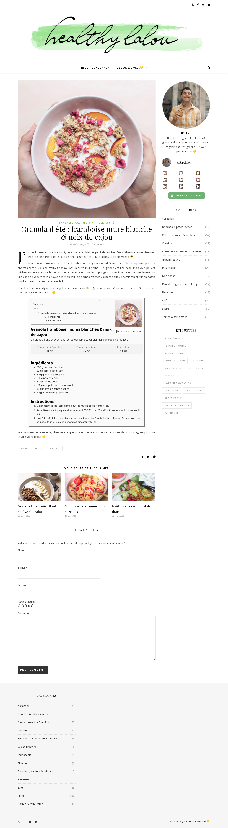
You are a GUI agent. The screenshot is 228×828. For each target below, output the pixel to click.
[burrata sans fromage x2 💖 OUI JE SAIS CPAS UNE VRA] (198, 186)
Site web (23, 585)
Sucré (109, 222)
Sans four (172, 390)
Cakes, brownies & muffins (178, 235)
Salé (164, 300)
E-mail (22, 567)
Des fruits (25, 448)
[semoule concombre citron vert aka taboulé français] (198, 173)
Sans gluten (194, 390)
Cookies (167, 243)
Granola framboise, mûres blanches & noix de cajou (68, 313)
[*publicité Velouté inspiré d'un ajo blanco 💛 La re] (165, 180)
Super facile (54, 448)
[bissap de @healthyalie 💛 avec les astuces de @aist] (181, 180)
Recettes (167, 292)
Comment (24, 613)
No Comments (95, 244)
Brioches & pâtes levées (177, 227)
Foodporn (196, 368)
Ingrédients (54, 316)
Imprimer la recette (130, 331)
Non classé (168, 276)
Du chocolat (174, 368)
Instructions (54, 320)
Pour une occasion (178, 383)
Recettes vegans (94, 67)
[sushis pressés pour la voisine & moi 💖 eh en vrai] (181, 186)
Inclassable (169, 267)
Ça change (172, 413)
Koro (89, 288)
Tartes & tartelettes (174, 316)
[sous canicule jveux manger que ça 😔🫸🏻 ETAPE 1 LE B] (198, 180)
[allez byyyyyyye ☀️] (181, 173)
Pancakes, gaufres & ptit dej (81, 222)
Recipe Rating (26, 601)
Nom (22, 550)
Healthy (39, 448)
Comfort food (175, 360)
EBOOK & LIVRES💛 (130, 67)
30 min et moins (175, 353)
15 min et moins (175, 345)
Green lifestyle (171, 259)
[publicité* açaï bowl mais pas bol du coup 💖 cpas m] (165, 186)
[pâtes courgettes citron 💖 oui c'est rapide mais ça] (165, 173)
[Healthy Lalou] (114, 35)
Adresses (168, 218)
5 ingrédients (174, 338)
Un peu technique (177, 405)
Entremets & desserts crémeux (181, 251)
